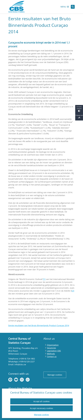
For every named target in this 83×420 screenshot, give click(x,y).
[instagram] (22, 380)
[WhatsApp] (28, 380)
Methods (51, 353)
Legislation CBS (54, 350)
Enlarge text (79, 115)
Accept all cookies (41, 401)
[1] (44, 279)
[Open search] (73, 7)
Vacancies (51, 348)
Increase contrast (79, 107)
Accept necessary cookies (41, 408)
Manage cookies (41, 414)
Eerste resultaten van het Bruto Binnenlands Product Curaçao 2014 (38, 325)
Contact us (52, 356)
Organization (53, 345)
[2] (73, 291)
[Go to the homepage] (16, 6)
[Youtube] (16, 380)
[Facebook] (10, 380)
